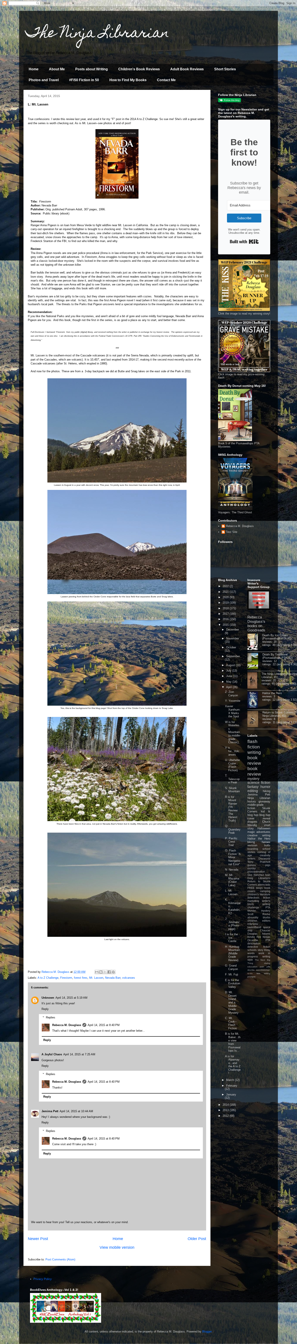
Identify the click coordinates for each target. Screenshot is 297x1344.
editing (252, 791)
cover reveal (258, 818)
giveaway (264, 801)
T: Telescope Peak (232, 779)
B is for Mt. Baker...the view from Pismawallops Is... (232, 1042)
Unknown (48, 997)
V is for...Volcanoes (232, 751)
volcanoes (128, 977)
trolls (267, 845)
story (260, 950)
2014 (226, 1104)
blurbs (266, 917)
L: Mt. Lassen (231, 892)
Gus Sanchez (255, 874)
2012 (226, 1115)
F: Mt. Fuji (231, 974)
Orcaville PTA (258, 940)
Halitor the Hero (272, 693)
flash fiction (253, 744)
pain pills (265, 966)
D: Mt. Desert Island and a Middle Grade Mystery (232, 1002)
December (232, 629)
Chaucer (265, 930)
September (233, 656)
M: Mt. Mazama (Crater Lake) (232, 880)
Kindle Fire (254, 937)
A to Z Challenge (48, 977)
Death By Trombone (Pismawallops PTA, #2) (277, 656)
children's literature (258, 894)
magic (251, 831)
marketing (253, 900)
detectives (253, 897)
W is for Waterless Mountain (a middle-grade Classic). (233, 732)
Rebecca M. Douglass (66, 1025)
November (232, 638)
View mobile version (117, 1247)
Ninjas (266, 937)
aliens (261, 884)
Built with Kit (244, 241)
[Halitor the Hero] (254, 700)
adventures (263, 831)
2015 (226, 624)
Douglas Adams (258, 933)
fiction (266, 897)
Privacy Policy (42, 1279)
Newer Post (38, 1239)
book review (254, 760)
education (252, 966)
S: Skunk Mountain (232, 789)
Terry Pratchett (258, 861)
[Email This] (97, 972)
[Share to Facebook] (109, 972)
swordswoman (263, 970)
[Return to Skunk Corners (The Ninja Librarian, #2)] (254, 719)
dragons (252, 821)
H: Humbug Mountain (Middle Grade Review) (232, 953)
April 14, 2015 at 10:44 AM (76, 1111)
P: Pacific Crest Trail (231, 842)
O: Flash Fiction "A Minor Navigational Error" (232, 857)
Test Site (231, 532)
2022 (226, 586)
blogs (259, 887)
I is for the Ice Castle (231, 938)
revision (252, 845)
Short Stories (225, 69)
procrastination (256, 871)
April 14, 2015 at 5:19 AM (71, 997)
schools (252, 950)
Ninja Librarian (258, 798)
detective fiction (258, 946)
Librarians (264, 878)
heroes (266, 842)
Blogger (207, 1331)
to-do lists (253, 973)
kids (267, 884)
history (251, 801)
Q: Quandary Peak (232, 829)
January (231, 1094)
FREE (250, 887)
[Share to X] (105, 972)
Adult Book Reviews (187, 69)
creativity (265, 855)
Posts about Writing (91, 69)
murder (251, 868)
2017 (226, 613)
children (252, 920)
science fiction (258, 782)
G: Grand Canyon (231, 967)
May (229, 681)
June (229, 676)
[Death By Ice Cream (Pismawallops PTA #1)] (254, 642)
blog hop (264, 815)
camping (265, 891)
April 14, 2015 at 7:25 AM (79, 1054)
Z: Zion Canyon (231, 693)
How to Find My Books (128, 80)
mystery (253, 779)
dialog (267, 963)
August (231, 665)
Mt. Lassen (96, 977)
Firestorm (66, 977)
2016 (226, 619)
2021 (226, 591)
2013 (226, 1110)
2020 (226, 597)
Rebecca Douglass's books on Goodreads (256, 623)
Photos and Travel (44, 80)
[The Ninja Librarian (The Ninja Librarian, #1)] (254, 680)
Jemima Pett (50, 1111)
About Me (57, 69)
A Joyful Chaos (52, 1054)
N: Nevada (231, 869)
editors (266, 920)
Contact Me (166, 80)
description (253, 943)
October (231, 647)
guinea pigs (258, 865)
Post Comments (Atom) (60, 1259)
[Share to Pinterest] (113, 972)
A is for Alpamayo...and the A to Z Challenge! (233, 1065)
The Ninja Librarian (97, 34)
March (230, 1080)
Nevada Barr (112, 977)
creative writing (258, 835)
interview (252, 923)
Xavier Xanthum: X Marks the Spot (232, 711)
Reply (45, 1009)
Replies (50, 1017)
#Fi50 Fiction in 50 (84, 80)
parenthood (254, 927)
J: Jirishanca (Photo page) (232, 924)
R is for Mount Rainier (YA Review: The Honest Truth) (231, 808)
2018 (226, 608)
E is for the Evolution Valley (232, 983)
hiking (266, 791)
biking (251, 842)
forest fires (80, 977)
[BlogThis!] (101, 972)
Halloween (263, 828)
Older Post (197, 1239)
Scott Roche (258, 914)
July (229, 670)
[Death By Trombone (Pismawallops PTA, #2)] (254, 661)
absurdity (252, 917)
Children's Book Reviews (139, 69)
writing (254, 752)
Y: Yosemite (232, 700)
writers (251, 858)
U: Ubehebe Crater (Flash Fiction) (232, 765)
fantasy (253, 787)
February (231, 1085)
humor (265, 787)
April (229, 687)
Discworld (264, 858)
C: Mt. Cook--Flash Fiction (231, 1023)
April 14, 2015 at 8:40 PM (104, 1025)
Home (33, 69)
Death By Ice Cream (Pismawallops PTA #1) (276, 637)
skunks (250, 970)
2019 (226, 602)
